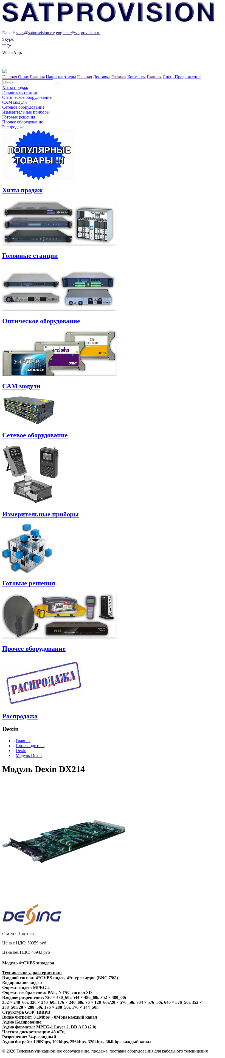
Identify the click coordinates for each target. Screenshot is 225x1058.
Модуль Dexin (29, 755)
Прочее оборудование (22, 122)
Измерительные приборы (26, 112)
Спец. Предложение (182, 76)
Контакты (136, 76)
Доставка (101, 76)
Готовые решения (18, 117)
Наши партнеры (61, 76)
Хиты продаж (15, 87)
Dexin (21, 750)
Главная (9, 76)
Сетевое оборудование (23, 107)
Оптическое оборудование (27, 97)
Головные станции (19, 92)
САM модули (14, 102)
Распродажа (13, 127)
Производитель (30, 745)
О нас (23, 76)
